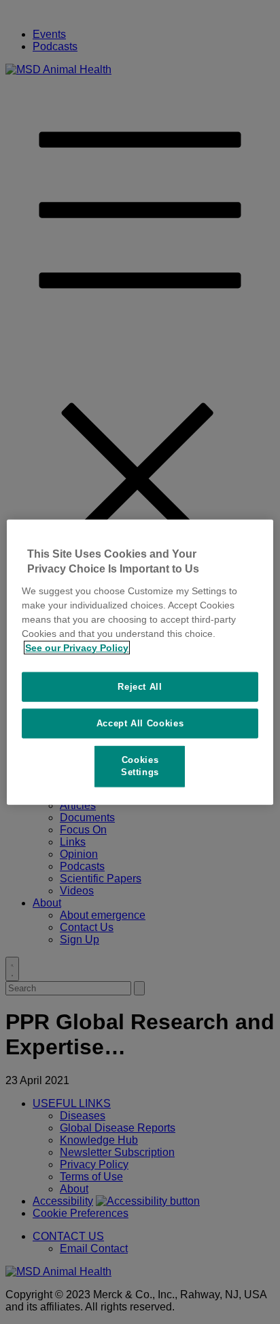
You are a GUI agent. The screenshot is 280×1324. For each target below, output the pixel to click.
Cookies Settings (140, 766)
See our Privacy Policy (76, 647)
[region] (140, 662)
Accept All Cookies (140, 723)
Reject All (140, 686)
